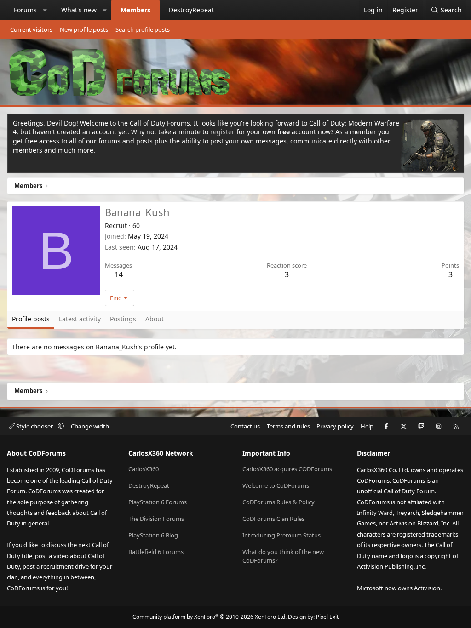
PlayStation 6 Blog (153, 535)
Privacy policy (335, 426)
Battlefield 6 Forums (156, 552)
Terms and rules (288, 426)
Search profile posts (142, 29)
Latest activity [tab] (80, 318)
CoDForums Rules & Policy (278, 502)
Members (135, 10)
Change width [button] (90, 426)
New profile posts (84, 29)
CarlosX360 (143, 469)
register (222, 131)
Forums (25, 10)
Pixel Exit (327, 617)
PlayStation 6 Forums (157, 502)
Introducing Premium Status (281, 535)
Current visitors (31, 29)
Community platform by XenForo (209, 617)
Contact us (245, 426)
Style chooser (34, 426)
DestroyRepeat (191, 10)
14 (119, 274)
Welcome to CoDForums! (276, 485)
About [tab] (154, 318)
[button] (45, 10)
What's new (79, 10)
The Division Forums (156, 518)
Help (367, 426)
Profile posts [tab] (31, 318)
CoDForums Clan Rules (273, 518)
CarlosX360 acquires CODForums (287, 469)
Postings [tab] (123, 318)
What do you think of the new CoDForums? (283, 556)
